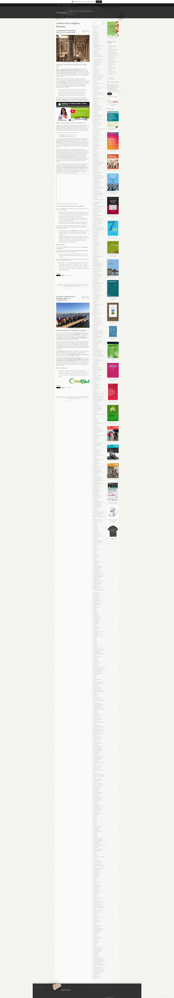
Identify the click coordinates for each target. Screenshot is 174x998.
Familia (95, 411)
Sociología (96, 871)
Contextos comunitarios (98, 218)
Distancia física (96, 288)
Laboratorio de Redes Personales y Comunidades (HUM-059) (69, 358)
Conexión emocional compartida (97, 202)
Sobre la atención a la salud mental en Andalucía (113, 50)
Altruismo (95, 53)
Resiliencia (96, 804)
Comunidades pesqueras (98, 193)
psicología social (97, 759)
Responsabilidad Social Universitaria (98, 809)
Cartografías (96, 133)
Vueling (95, 975)
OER (85, 284)
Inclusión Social (96, 481)
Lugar (95, 552)
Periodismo (96, 685)
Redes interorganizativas (98, 784)
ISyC (95, 525)
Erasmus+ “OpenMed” (75, 334)
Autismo (95, 89)
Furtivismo (96, 438)
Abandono (95, 32)
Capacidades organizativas (98, 128)
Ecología (95, 312)
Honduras (95, 462)
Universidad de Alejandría (80, 333)
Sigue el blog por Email (113, 82)
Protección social (97, 752)
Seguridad (95, 835)
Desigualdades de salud (98, 274)
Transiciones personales (98, 910)
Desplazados (96, 278)
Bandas (95, 100)
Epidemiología (96, 363)
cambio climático (97, 124)
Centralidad (96, 139)
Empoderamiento (97, 342)
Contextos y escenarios (98, 223)
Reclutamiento (96, 768)
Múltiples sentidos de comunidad (97, 572)
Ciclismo (95, 146)
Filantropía (96, 418)
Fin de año (95, 420)
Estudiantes (96, 385)
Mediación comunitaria (98, 574)
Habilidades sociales (97, 454)
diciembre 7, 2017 (85, 297)
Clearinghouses (96, 157)
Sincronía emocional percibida (99, 856)
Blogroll (95, 113)
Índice (95, 97)
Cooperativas (96, 230)
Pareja (95, 664)
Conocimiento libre (97, 208)
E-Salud (95, 306)
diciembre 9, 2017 (85, 30)
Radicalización (96, 765)
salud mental (96, 828)
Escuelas (95, 372)
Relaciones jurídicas (97, 798)
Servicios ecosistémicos (98, 849)
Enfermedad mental (97, 349)
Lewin (95, 543)
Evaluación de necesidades (98, 396)
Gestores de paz (96, 445)
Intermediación (96, 507)
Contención (96, 212)
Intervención (96, 510)
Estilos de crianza (97, 379)
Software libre (96, 872)
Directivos (95, 280)
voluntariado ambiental (98, 958)
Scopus (95, 834)
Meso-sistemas (96, 594)
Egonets (95, 328)
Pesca (95, 695)
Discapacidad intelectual (98, 283)
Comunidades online (97, 191)
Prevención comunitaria (98, 733)
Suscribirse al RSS (57, 987)
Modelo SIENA (96, 604)
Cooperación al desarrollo (98, 227)
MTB (95, 609)
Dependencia (96, 254)
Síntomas (95, 832)
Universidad (96, 927)
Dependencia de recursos (98, 256)
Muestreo (95, 612)
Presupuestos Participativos (98, 730)
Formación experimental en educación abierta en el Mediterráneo (65, 298)
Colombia (95, 169)
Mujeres (95, 613)
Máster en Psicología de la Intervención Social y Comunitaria (98, 567)
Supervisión (96, 883)
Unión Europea (96, 925)
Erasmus (71, 396)
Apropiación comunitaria (98, 75)
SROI (95, 878)
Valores (95, 939)
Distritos (95, 292)
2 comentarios (60, 284)
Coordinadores (96, 233)
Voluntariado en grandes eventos (99, 964)
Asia (94, 85)
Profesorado (96, 741)
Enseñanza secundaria (97, 354)
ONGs (95, 642)
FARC (95, 417)
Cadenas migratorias (97, 119)
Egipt (69, 396)
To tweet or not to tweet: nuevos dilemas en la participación (112, 69)
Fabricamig (96, 403)
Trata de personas (97, 911)
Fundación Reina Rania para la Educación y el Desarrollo (67, 70)
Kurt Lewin (96, 533)
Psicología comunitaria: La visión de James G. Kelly (113, 53)
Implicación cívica (97, 478)
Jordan (74, 284)
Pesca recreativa (97, 697)
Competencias (96, 174)
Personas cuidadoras (97, 686)
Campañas (95, 125)
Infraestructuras (96, 489)
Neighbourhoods (96, 621)
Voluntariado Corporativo (98, 960)
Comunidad (96, 188)
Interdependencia (97, 506)
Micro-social (96, 597)
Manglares (95, 560)
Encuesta (95, 345)
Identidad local (96, 468)
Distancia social (97, 289)
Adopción (95, 43)
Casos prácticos (96, 134)
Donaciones (96, 300)
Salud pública (96, 829)
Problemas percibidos (97, 736)
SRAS (95, 877)
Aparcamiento (96, 69)
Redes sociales (96, 789)
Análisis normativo (97, 62)
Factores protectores (97, 409)
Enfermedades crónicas (98, 351)
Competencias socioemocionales (97, 182)
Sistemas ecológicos (97, 862)
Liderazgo (95, 548)
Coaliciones (96, 160)
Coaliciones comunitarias (98, 162)
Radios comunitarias (97, 767)
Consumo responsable (97, 211)
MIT (58, 126)
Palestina (77, 398)
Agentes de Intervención (98, 46)
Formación (96, 427)
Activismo (95, 33)
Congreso (95, 205)
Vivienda (95, 954)
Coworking (96, 238)
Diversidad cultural (97, 295)
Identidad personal (97, 471)
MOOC (95, 606)
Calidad (95, 121)
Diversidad (96, 294)
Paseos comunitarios (97, 673)
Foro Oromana (96, 432)
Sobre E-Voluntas (66, 5)
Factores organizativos (98, 408)
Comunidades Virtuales (98, 194)
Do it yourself (96, 297)
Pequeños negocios (97, 679)
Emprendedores (96, 343)
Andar (95, 66)
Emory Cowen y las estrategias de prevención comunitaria (112, 46)
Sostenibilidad (96, 875)
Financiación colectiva (98, 423)
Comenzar (99, 1)
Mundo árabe (86, 285)
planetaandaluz (96, 703)
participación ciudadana (98, 668)
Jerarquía (95, 526)
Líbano (95, 539)
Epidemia (95, 361)
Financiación (96, 421)
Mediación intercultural (98, 576)
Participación (96, 665)
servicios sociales (97, 850)
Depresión (95, 260)
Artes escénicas (96, 83)
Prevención (96, 732)
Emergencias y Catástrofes (98, 333)
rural (94, 820)
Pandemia (95, 661)
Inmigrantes (96, 490)
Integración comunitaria (98, 501)
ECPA (95, 316)
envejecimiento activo (98, 360)
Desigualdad (96, 272)
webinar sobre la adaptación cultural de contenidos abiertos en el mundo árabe (71, 99)
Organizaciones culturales (98, 649)
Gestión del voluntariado (98, 442)
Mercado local (96, 592)
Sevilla (95, 852)
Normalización (96, 627)
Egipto (83, 285)
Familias (95, 412)
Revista (95, 811)
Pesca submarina (97, 698)
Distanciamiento (97, 291)
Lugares (95, 554)
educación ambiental (97, 322)
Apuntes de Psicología (98, 77)
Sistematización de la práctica (99, 865)
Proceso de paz (96, 739)
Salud (95, 825)
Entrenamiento (96, 358)
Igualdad (95, 474)
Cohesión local (96, 165)
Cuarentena (96, 245)
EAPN (95, 310)
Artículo (95, 80)
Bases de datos (96, 107)
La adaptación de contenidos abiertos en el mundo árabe (66, 31)
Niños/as (95, 625)
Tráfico (95, 914)
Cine (94, 149)
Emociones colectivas (97, 336)
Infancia (95, 484)
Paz (94, 676)
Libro (95, 546)
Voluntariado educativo (98, 963)
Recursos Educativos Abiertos (69, 286)
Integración (96, 500)
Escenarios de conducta (98, 369)
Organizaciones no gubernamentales (97, 651)
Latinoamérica (96, 536)
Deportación (96, 257)
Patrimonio (96, 674)
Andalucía (95, 65)
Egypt (72, 284)
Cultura (95, 247)
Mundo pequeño (96, 616)
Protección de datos (97, 747)
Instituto (95, 498)
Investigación (96, 519)
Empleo (95, 339)
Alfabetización (96, 50)
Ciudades (95, 154)
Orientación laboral (97, 656)
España (95, 373)
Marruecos (74, 398)
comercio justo (96, 171)
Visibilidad (96, 952)
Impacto (95, 475)
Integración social (97, 503)
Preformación (96, 724)
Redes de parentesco (97, 783)
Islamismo (95, 522)
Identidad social (96, 472)
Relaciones (96, 795)
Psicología (95, 755)
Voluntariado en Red (97, 967)
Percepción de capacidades (98, 682)
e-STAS (95, 307)
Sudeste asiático (97, 881)
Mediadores (96, 579)
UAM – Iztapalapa (97, 921)
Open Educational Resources (65, 285)
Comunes (95, 184)
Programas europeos (97, 743)
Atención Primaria (97, 88)
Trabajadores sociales (97, 901)
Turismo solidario (97, 917)
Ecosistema (96, 315)
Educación (78, 397)
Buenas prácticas (97, 116)
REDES (95, 781)
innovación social (97, 495)
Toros (95, 900)
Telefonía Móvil (96, 889)
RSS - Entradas (111, 77)
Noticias (95, 630)
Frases (95, 433)
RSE (94, 819)
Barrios (95, 104)
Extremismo (96, 402)
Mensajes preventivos (97, 586)
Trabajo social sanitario (98, 904)
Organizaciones (96, 648)
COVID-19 (96, 236)
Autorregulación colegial (98, 94)
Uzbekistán (96, 936)
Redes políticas (96, 787)
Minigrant (95, 601)
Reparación (96, 801)
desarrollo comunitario (98, 269)
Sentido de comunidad (97, 838)
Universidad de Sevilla (98, 928)
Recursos (95, 773)
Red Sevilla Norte (97, 780)
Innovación (96, 494)
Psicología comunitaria (98, 756)
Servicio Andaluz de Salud (98, 844)
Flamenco (95, 426)
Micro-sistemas (96, 595)
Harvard (85, 125)
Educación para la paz (97, 324)
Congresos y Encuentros (98, 206)
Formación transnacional (98, 430)
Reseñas (95, 802)
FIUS (95, 424)
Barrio (95, 103)
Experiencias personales (98, 399)
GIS (94, 447)
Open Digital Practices (83, 396)
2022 (94, 30)
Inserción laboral (97, 497)
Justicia (95, 530)
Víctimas (95, 940)
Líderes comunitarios (97, 540)
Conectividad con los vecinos (99, 199)
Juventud (95, 531)
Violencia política (97, 951)
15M (94, 29)
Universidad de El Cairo (62, 351)
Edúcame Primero (97, 318)
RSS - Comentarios (111, 79)
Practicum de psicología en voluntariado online (113, 55)
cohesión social (96, 166)
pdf (62, 257)
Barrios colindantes (97, 106)
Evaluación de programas (98, 397)
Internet (95, 509)
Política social (96, 716)
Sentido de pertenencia (98, 840)
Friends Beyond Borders (98, 435)
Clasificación (96, 155)
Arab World (69, 284)
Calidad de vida (96, 122)
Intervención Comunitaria (98, 512)
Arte (94, 82)
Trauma (95, 913)
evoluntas (59, 34)
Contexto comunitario (97, 215)
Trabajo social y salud (112, 71)
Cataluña (95, 136)
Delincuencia (96, 250)
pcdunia (95, 677)
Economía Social (97, 313)
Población (95, 711)
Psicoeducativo (96, 753)
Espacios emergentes (97, 375)
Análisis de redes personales (99, 56)
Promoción (96, 744)
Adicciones (96, 39)
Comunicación (96, 185)
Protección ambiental (97, 746)
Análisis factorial (97, 60)
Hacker (95, 456)
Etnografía (95, 388)
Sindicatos (95, 859)
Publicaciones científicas (98, 762)
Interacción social (97, 504)
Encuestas (95, 346)
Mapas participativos (97, 561)
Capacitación (96, 130)
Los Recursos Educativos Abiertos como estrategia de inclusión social (113, 62)
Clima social (96, 158)
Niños (95, 624)
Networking (96, 622)
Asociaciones (96, 86)
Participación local (97, 671)
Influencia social (97, 486)
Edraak (57, 69)
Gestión (95, 441)
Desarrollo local (96, 271)
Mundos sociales (97, 618)
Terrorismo (96, 894)
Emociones (96, 334)
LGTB (95, 545)
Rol (94, 817)
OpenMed (65, 247)
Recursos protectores (97, 778)
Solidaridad (96, 874)
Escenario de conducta (98, 367)
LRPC (95, 551)
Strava (95, 880)
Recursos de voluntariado (98, 774)
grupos (95, 448)
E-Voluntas (96, 309)
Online (95, 643)
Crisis (95, 242)
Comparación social (97, 172)
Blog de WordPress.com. (110, 997)
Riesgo (95, 814)
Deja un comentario (60, 396)
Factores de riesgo (97, 406)
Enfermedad (96, 348)
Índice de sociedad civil (98, 98)
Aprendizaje (96, 72)
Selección (95, 837)
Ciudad (95, 151)
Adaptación (96, 36)
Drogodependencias (97, 304)
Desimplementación (97, 275)
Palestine (71, 285)
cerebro (95, 142)
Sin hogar (95, 855)
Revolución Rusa (97, 813)
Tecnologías (96, 887)
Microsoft (95, 598)
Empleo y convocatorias (98, 340)
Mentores (95, 588)
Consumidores (96, 209)
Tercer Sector (96, 891)
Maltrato (95, 558)
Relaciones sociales (97, 799)
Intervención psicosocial (98, 513)
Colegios (95, 168)
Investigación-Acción (97, 520)
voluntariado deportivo (98, 961)
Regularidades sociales (98, 792)
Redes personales (97, 786)
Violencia (95, 946)
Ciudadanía (96, 153)
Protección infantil (97, 750)
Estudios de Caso (97, 387)
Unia (94, 924)
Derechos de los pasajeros (98, 263)
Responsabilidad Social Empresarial (98, 806)
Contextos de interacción (98, 220)
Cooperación (96, 226)
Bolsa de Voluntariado (98, 115)
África (95, 95)
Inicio (59, 5)
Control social (96, 224)
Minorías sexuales (97, 603)
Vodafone (95, 955)
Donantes (95, 301)
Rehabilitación (96, 793)
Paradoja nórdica (97, 662)
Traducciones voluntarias (98, 906)
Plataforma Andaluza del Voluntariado (98, 706)
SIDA (95, 853)
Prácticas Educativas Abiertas (99, 722)
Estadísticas (96, 376)
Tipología (95, 897)
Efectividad (96, 325)
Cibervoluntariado (97, 145)
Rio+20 (95, 816)
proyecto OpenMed (63, 100)
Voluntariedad (96, 973)
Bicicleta (95, 110)
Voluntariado (96, 957)
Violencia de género (97, 948)
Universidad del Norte (97, 930)
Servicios (95, 847)
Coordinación (96, 232)
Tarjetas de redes (97, 886)
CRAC (95, 239)
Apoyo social (96, 71)
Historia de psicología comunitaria (97, 460)
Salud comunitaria (97, 826)
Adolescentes (96, 41)
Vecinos (95, 943)
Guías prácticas (96, 451)
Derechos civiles (97, 262)
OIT (94, 638)
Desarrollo (95, 268)
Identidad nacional (97, 469)
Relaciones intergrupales (98, 796)
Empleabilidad (96, 337)
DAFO (95, 248)
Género (95, 439)
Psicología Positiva (97, 758)
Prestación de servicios (98, 729)
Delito (95, 251)
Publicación (96, 761)
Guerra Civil (96, 453)
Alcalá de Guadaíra (97, 49)
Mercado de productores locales (99, 589)
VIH (94, 945)
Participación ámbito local (98, 667)
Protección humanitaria (98, 749)
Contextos (95, 217)
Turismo (95, 916)
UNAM (95, 922)
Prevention (96, 735)
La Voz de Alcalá (97, 534)
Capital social (96, 131)
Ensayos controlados (97, 352)
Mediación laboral (97, 577)
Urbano (95, 934)
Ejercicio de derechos (97, 330)
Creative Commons (63, 82)
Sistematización (97, 864)
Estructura (95, 382)
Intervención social (97, 515)
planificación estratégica (98, 704)
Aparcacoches (96, 68)
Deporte (95, 259)
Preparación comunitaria (98, 726)
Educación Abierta (84, 397)
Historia (95, 457)
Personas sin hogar (97, 689)
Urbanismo (96, 933)
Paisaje (95, 658)
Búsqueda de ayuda (97, 109)
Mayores (95, 564)
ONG (95, 640)
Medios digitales (97, 582)
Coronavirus (96, 235)
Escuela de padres (97, 370)
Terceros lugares (97, 892)
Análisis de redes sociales (98, 59)
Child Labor (96, 143)
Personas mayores (97, 688)
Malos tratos (96, 557)
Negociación (96, 619)
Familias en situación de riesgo (99, 414)
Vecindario (96, 942)
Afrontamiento (96, 44)
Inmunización (96, 492)
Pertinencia (96, 694)
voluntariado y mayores (98, 972)
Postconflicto (96, 717)
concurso (95, 196)
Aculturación (96, 35)
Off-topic (95, 637)
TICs (75, 286)
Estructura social (97, 384)
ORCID (95, 646)
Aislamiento (96, 47)
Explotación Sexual (97, 400)
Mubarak (95, 610)
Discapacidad (96, 281)
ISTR (95, 523)
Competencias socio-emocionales (97, 179)
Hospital (95, 465)
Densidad (95, 253)
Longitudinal (96, 549)
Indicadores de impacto (98, 483)
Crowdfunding (96, 244)
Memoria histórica (97, 583)
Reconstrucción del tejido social (99, 770)
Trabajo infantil (96, 903)
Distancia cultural (97, 286)
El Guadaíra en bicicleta (98, 331)
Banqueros (95, 101)
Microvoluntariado (97, 600)
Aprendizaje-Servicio (97, 74)
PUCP (95, 764)
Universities (75, 285)
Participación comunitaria (98, 670)
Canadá (95, 127)
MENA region (78, 284)
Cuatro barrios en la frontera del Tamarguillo (113, 58)
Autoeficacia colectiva (98, 92)
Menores (95, 585)
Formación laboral (97, 429)
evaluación (96, 391)
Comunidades (96, 190)
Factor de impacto (97, 405)
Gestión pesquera (97, 444)
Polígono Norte (96, 714)
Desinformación (96, 277)
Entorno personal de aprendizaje (99, 355)
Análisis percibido (97, 63)
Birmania (95, 112)
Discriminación (96, 284)
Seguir (109, 93)
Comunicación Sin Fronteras (99, 187)
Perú (94, 680)
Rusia (95, 822)
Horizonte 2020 (96, 463)
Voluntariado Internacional (98, 969)
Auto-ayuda (96, 91)
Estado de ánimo (97, 378)
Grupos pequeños (97, 450)
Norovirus (95, 628)
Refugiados (96, 790)
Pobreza (95, 713)
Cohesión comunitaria (97, 163)
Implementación (97, 477)
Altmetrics (96, 52)
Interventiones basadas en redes (99, 516)
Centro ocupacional (97, 140)
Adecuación (96, 38)
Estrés (95, 381)
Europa (95, 390)
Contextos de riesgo (97, 221)
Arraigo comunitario (97, 79)
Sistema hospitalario (97, 861)
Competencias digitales (98, 175)
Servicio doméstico (97, 846)
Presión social (96, 727)
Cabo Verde (96, 118)
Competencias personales (98, 177)
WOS (95, 978)
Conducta (95, 197)
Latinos (95, 537)
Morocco (82, 284)
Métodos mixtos (96, 570)
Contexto (95, 214)
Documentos (96, 298)
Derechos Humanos (97, 265)
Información (96, 487)
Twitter (95, 919)
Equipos (95, 364)
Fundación (95, 436)
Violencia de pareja (97, 949)
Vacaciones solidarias (97, 937)
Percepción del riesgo (97, 683)
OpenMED (96, 645)
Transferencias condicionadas (99, 907)
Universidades (78, 286)
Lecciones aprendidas (97, 542)
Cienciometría (96, 148)
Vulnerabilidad (96, 976)
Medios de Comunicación (98, 580)
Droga (95, 303)
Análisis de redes (97, 55)
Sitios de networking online (98, 868)
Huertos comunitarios (97, 466)
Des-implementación (97, 266)
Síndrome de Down (97, 831)
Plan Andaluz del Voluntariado (99, 700)
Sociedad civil (96, 869)
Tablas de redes (96, 884)
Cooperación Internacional (98, 229)
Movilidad (95, 607)
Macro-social (96, 555)
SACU (95, 823)
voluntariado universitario (98, 970)
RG (66, 269)
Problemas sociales (97, 738)
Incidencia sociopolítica (98, 480)
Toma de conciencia (97, 898)
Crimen (95, 241)
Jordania (74, 396)
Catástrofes (96, 137)
